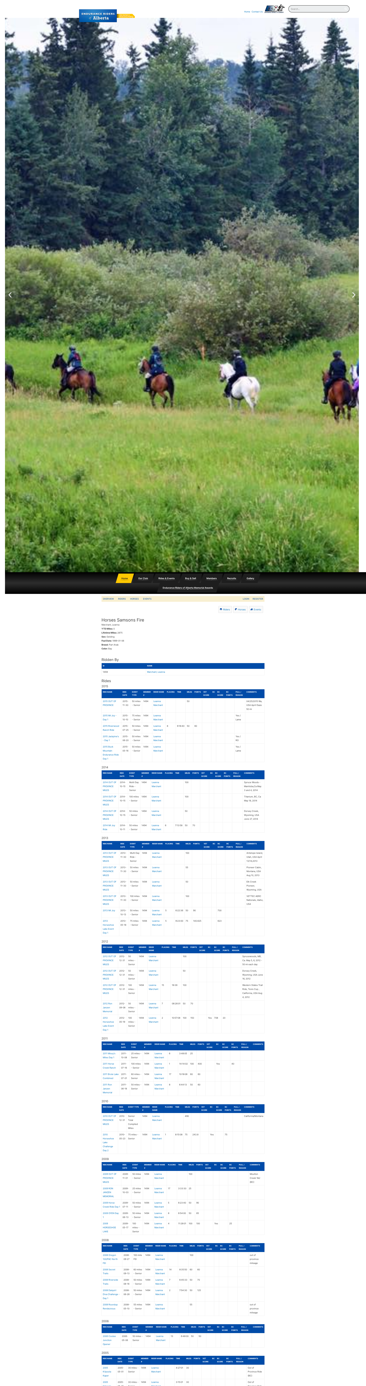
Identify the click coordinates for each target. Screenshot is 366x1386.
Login (246, 598)
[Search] (345, 9)
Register (258, 598)
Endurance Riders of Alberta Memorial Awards (188, 587)
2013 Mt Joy (109, 910)
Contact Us (257, 11)
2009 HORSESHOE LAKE (109, 1227)
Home (247, 11)
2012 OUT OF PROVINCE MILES (109, 960)
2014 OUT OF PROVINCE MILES (109, 786)
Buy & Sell (190, 578)
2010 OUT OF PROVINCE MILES (109, 1120)
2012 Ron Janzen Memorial (107, 1007)
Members (211, 578)
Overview (108, 598)
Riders (122, 598)
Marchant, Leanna (156, 672)
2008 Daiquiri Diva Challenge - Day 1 (111, 1294)
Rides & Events (166, 578)
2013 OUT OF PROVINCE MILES (109, 857)
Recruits (231, 578)
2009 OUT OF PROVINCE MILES (110, 1178)
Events (147, 598)
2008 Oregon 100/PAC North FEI (110, 1259)
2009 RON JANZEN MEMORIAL (108, 1192)
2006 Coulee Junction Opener (109, 1340)
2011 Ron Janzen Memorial (107, 1088)
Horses (134, 598)
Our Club (143, 578)
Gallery (250, 578)
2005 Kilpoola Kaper (107, 1371)
